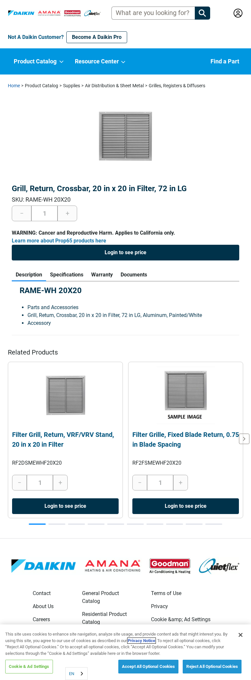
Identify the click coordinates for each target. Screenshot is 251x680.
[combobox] (76, 673)
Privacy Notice (141, 640)
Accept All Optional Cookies (148, 666)
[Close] (240, 635)
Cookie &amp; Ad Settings (180, 619)
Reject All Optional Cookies (212, 666)
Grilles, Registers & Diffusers (177, 85)
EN (71, 673)
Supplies (71, 85)
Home (14, 85)
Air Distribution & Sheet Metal (114, 85)
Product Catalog (41, 85)
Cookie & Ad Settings (29, 666)
